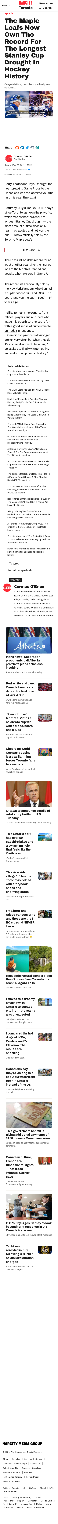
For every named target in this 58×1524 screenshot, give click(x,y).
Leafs (17, 184)
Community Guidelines (32, 1468)
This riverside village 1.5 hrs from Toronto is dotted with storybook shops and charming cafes (19, 882)
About (5, 1459)
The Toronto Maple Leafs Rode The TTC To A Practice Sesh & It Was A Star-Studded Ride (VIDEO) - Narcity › (28, 477)
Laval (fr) (13, 1504)
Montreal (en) (27, 1504)
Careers (38, 1459)
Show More (15, 580)
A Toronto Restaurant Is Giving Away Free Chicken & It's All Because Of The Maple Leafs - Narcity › (27, 527)
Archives (28, 1459)
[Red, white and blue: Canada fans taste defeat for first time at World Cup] (45, 687)
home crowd (25, 273)
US (24, 1488)
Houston (40, 1507)
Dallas (39, 1504)
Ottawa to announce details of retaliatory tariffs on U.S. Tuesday (28, 814)
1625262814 (31, 250)
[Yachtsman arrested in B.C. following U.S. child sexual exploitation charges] (45, 1250)
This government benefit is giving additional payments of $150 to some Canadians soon (28, 1134)
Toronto (26, 8)
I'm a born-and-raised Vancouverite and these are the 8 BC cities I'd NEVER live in (20, 918)
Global (43, 1488)
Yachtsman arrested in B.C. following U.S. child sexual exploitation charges (20, 1254)
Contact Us (35, 1464)
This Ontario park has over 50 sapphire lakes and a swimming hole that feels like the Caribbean (19, 843)
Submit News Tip (10, 1468)
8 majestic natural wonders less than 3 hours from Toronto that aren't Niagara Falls (29, 979)
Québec (32, 1488)
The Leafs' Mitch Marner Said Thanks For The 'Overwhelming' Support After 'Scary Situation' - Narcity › (26, 427)
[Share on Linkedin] (22, 147)
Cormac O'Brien (23, 156)
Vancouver (8, 1501)
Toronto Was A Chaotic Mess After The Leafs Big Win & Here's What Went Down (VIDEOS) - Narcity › (26, 489)
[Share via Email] (32, 147)
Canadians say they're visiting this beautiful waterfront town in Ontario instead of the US (20, 1076)
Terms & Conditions (12, 1481)
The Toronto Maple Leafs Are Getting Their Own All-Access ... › (28, 382)
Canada (15, 1488)
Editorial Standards (12, 1472)
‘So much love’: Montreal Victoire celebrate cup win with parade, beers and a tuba (19, 722)
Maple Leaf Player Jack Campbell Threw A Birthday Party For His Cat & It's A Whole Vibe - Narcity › (27, 402)
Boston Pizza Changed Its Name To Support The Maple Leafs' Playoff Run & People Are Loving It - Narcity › (28, 502)
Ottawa (38, 1498)
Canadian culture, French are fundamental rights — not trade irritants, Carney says (20, 1167)
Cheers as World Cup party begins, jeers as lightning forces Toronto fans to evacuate (20, 756)
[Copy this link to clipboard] (37, 147)
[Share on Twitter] (27, 147)
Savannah (8, 1507)
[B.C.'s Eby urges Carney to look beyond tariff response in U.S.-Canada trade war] (29, 1207)
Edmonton (32, 1501)
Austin (30, 1507)
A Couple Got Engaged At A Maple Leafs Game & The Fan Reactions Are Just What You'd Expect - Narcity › (27, 452)
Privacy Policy (32, 1477)
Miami (48, 1504)
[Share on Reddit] (17, 147)
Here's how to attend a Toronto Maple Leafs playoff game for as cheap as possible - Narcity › (28, 552)
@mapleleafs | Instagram (17, 112)
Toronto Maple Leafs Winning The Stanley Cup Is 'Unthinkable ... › (27, 373)
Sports (8, 13)
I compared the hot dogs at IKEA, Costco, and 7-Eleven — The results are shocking (19, 1043)
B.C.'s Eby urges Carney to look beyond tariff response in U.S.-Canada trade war (28, 1226)
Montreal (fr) (25, 1498)
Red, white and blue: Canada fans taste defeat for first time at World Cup (20, 689)
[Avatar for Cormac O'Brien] (7, 588)
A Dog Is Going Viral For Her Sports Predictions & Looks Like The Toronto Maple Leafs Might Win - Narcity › (28, 514)
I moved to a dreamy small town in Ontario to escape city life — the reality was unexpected (20, 1006)
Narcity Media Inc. (34, 1452)
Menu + (6, 6)
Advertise (16, 1459)
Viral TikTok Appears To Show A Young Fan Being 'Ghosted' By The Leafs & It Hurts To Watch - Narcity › (28, 415)
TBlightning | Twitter (37, 112)
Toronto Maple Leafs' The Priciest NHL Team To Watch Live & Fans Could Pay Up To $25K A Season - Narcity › (28, 539)
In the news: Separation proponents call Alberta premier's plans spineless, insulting (24, 662)
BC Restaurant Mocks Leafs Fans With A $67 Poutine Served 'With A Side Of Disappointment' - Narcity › (27, 439)
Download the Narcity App (15, 1464)
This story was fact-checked (16, 169)
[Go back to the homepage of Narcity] (25, 2)
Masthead (28, 1472)
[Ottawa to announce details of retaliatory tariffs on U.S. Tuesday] (29, 794)
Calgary (20, 1501)
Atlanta (20, 1507)
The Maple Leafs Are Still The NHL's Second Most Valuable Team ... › (28, 391)
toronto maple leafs (20, 570)
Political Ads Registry (12, 1477)
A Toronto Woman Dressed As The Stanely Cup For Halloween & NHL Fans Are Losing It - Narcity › (28, 464)
